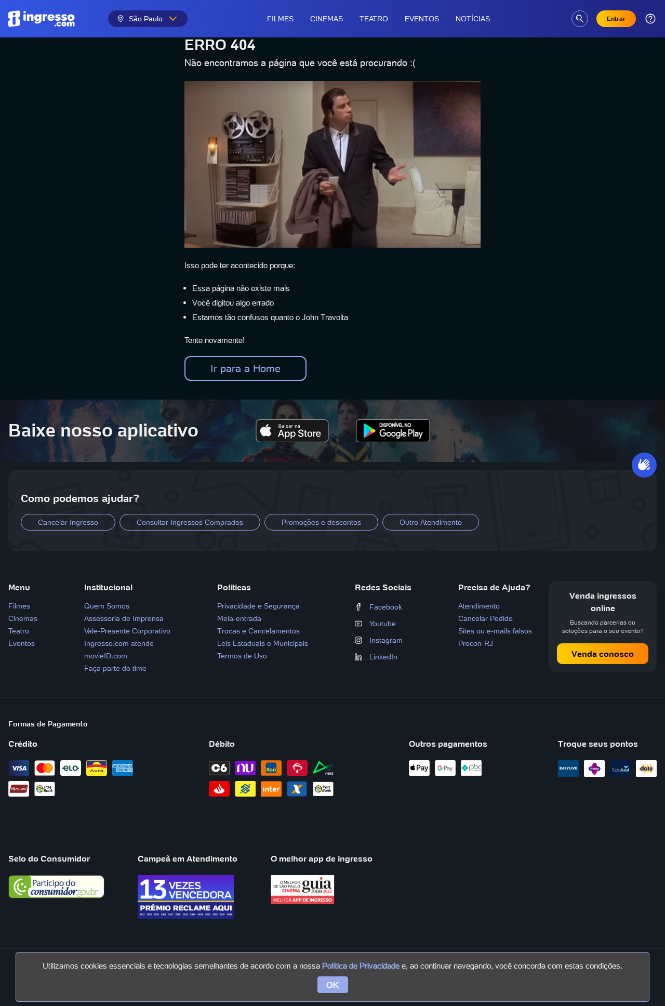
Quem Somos (106, 606)
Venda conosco (602, 653)
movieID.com (105, 656)
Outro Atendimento (431, 522)
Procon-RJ (475, 643)
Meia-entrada (239, 618)
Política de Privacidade (361, 966)
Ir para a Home (245, 368)
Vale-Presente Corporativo (127, 631)
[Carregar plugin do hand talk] (644, 465)
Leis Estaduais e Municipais (262, 643)
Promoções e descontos (321, 522)
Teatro (374, 18)
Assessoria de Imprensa (124, 618)
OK (332, 984)
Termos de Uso (242, 656)
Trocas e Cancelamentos (258, 631)
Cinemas (326, 18)
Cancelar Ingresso (68, 522)
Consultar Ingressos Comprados (190, 522)
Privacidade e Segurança (258, 606)
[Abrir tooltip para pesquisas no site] (579, 18)
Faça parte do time (115, 668)
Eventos (422, 18)
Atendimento (479, 606)
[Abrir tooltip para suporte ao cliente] (650, 18)
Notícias (473, 18)
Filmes (280, 18)
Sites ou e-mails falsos (495, 631)
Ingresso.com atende (119, 643)
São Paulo (146, 18)
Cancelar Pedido (485, 618)
